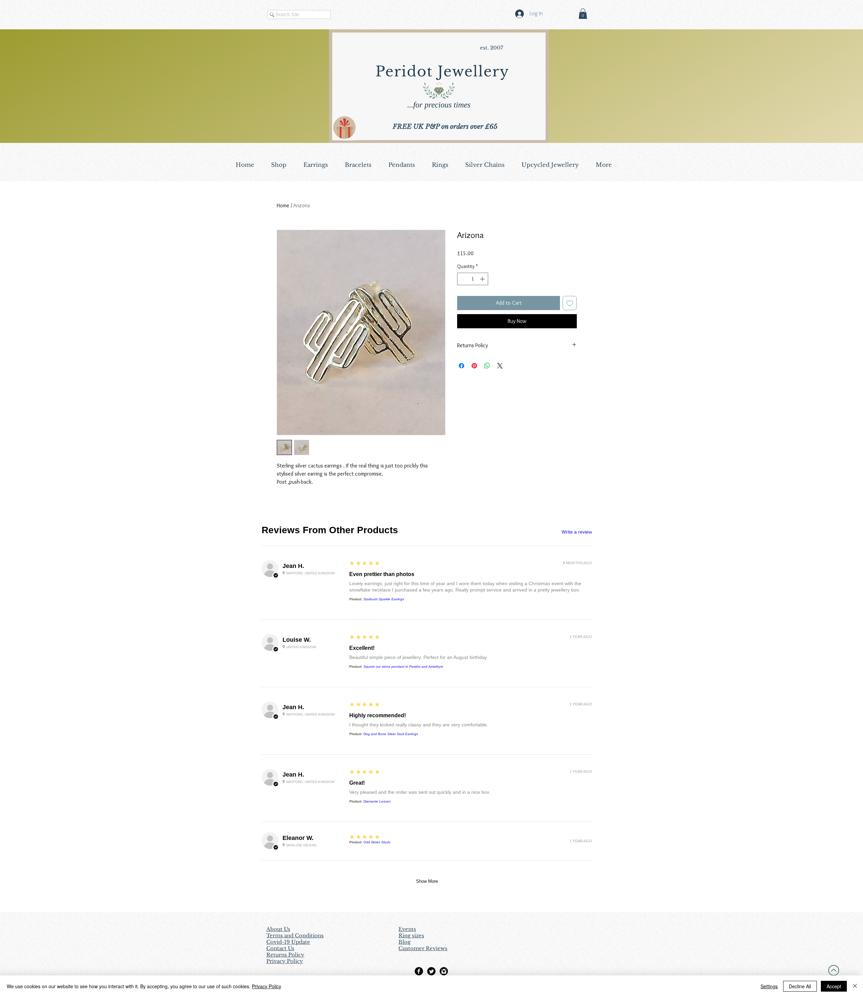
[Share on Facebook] (461, 366)
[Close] (855, 986)
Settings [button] (769, 986)
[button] (582, 13)
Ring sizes (411, 935)
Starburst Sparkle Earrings (383, 599)
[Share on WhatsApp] (487, 366)
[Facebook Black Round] (419, 971)
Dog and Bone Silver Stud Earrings (390, 734)
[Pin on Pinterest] (474, 366)
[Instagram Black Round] (444, 971)
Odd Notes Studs (376, 842)
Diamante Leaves (377, 801)
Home (283, 205)
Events (407, 929)
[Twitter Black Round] (431, 971)
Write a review (577, 532)
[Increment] (483, 279)
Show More (427, 881)
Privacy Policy (266, 986)
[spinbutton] (473, 279)
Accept (834, 986)
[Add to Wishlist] (570, 303)
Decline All (800, 986)
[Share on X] (500, 366)
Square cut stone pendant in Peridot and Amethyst (403, 666)
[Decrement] (462, 279)
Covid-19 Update (288, 942)
